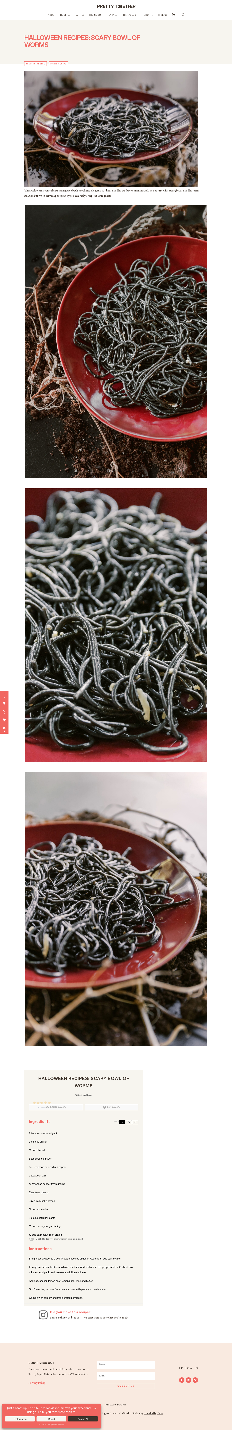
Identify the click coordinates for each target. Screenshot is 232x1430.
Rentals (112, 15)
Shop (147, 15)
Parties (80, 15)
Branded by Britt (153, 1413)
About (52, 15)
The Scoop (95, 15)
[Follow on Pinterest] (195, 1380)
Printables (129, 15)
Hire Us (163, 15)
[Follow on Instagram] (188, 1380)
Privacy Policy (37, 1382)
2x (129, 1122)
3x (136, 1122)
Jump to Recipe (35, 64)
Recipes (65, 15)
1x (122, 1122)
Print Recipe (58, 64)
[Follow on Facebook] (181, 1380)
